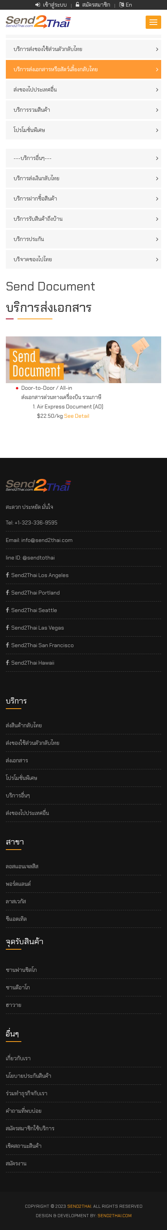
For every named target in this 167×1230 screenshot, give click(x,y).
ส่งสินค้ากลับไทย (24, 725)
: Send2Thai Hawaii (31, 662)
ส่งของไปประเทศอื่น (35, 89)
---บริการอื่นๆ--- (33, 158)
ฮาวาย (13, 1004)
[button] (153, 22)
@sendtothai (39, 557)
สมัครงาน (16, 1163)
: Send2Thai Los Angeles (39, 575)
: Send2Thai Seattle (33, 610)
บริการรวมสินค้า (32, 109)
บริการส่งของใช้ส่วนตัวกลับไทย (48, 49)
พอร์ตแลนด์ (18, 883)
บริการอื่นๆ (18, 795)
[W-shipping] (38, 21)
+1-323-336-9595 (36, 522)
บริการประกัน (29, 239)
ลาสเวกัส (16, 901)
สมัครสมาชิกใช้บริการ (30, 1128)
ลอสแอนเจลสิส (22, 866)
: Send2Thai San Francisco (41, 645)
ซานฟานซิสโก (21, 969)
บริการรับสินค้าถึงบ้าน (38, 218)
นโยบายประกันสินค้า (28, 1075)
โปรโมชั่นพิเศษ (29, 130)
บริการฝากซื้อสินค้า (35, 198)
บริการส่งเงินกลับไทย (36, 178)
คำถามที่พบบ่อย (24, 1110)
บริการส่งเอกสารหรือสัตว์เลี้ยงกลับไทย (56, 69)
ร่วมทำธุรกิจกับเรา (26, 1093)
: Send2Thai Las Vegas (36, 627)
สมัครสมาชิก (95, 4)
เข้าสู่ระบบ (54, 4)
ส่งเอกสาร (17, 760)
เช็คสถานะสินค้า (24, 1145)
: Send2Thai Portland (34, 592)
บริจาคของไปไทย (33, 259)
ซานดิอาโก (18, 987)
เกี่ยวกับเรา (18, 1058)
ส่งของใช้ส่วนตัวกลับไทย (32, 742)
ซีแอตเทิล (16, 918)
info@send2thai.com (47, 540)
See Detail (76, 415)
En (129, 4)
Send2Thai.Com (114, 1215)
